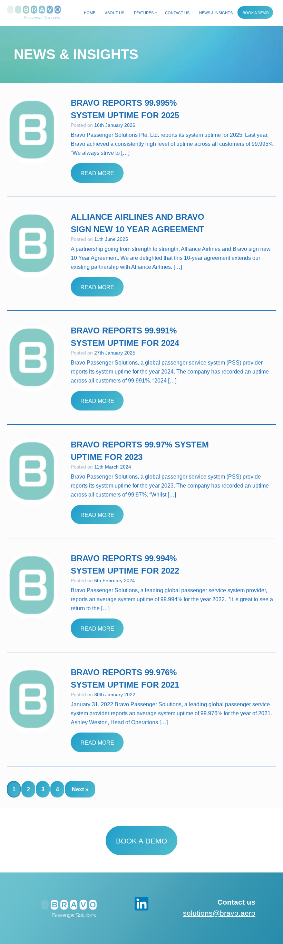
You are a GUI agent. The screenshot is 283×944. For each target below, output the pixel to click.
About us (114, 13)
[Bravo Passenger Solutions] (34, 11)
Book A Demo (256, 13)
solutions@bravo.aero (219, 913)
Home (89, 13)
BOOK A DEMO (141, 841)
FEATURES (144, 13)
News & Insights (216, 13)
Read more (97, 173)
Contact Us (177, 13)
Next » (80, 789)
